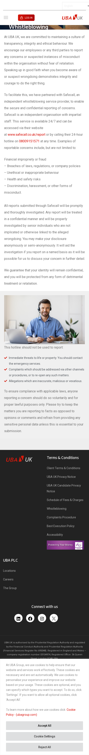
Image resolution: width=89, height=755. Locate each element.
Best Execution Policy (61, 526)
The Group (10, 588)
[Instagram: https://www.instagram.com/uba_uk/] (42, 617)
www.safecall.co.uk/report (26, 135)
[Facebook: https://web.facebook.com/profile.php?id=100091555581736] (30, 617)
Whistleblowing (56, 508)
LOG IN (28, 17)
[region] (44, 707)
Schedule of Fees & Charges (65, 500)
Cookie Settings (44, 736)
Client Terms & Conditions (63, 468)
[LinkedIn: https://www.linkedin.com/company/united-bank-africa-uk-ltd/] (18, 617)
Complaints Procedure (61, 517)
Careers (8, 579)
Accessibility (55, 534)
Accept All (44, 725)
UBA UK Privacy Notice (61, 476)
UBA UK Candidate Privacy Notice (64, 488)
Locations (9, 570)
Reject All (44, 747)
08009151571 (29, 141)
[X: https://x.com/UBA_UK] (53, 619)
